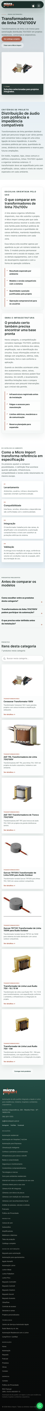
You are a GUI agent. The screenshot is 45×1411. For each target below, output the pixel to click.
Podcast (5, 1359)
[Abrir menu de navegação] (38, 5)
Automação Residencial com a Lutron (15, 1332)
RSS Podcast (6, 1389)
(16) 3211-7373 (7, 1116)
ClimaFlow (5, 1302)
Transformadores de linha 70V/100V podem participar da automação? (19, 611)
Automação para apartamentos (13, 1257)
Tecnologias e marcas (10, 1172)
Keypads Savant (8, 1294)
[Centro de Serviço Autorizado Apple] (33, 6)
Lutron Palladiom (8, 1274)
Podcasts (5, 1209)
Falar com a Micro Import (12, 45)
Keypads (5, 1355)
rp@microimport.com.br (10, 1121)
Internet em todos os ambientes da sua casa (18, 1180)
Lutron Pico (6, 1278)
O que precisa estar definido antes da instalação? (18, 622)
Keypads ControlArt (9, 1282)
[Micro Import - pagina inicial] (10, 1091)
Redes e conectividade (10, 1160)
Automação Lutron (8, 1265)
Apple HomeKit (7, 1261)
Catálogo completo (9, 1243)
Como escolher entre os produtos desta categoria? (18, 599)
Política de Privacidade (10, 1213)
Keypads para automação (11, 1253)
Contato (5, 1371)
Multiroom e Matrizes (9, 1235)
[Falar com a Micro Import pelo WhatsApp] (40, 1406)
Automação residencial (10, 1135)
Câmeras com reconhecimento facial (15, 1201)
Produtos (5, 1363)
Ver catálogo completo (12, 39)
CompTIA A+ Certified (10, 1337)
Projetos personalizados (10, 1315)
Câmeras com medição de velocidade (15, 1197)
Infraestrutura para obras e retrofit (14, 1156)
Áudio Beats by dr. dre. (10, 1328)
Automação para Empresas (11, 1143)
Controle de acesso (9, 1306)
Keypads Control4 (8, 1286)
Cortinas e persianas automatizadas (15, 1152)
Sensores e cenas (8, 1310)
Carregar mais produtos (22, 1071)
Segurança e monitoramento (12, 1164)
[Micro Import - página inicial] (20, 4)
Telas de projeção (8, 1239)
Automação (6, 1350)
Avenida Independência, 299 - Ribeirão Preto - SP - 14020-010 (20, 1111)
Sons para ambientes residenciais (14, 1176)
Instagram (5, 1125)
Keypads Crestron (8, 1290)
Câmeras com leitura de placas (13, 1193)
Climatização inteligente (10, 1147)
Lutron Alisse (6, 1270)
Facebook (21, 1125)
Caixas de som (7, 1223)
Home (4, 1346)
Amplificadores (7, 1231)
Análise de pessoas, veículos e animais (16, 1205)
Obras (4, 1367)
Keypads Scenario (8, 1298)
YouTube (13, 1125)
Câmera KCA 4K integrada (11, 1188)
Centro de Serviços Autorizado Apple (15, 1324)
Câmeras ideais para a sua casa (13, 1184)
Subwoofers (6, 1227)
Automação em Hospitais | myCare (14, 1139)
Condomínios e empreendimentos (14, 1168)
